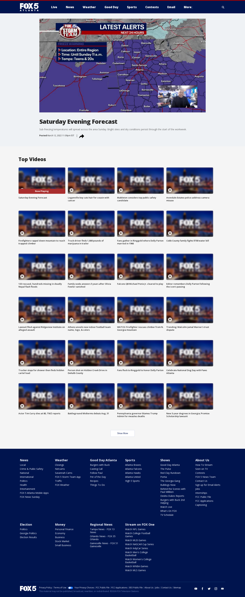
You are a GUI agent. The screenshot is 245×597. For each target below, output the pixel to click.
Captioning (201, 504)
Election (26, 524)
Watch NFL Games (135, 529)
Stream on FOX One (139, 524)
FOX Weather (62, 484)
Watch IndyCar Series (136, 548)
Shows (165, 460)
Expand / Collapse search (223, 7)
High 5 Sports (132, 480)
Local (23, 464)
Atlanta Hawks (133, 472)
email (222, 588)
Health (23, 484)
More (188, 7)
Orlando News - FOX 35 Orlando (103, 538)
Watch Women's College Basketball (138, 561)
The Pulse (165, 468)
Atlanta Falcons (133, 468)
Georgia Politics (28, 533)
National (24, 472)
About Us (202, 460)
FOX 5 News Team (205, 476)
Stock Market (62, 541)
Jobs (197, 488)
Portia (163, 476)
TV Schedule (167, 514)
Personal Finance (64, 529)
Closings (59, 464)
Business (60, 537)
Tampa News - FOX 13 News (102, 531)
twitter (209, 588)
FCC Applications (204, 500)
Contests (200, 472)
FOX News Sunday (30, 496)
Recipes (94, 480)
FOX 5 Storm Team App (68, 476)
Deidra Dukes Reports (172, 495)
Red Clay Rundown (170, 472)
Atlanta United (132, 476)
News (24, 460)
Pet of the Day (98, 476)
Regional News (101, 524)
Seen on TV (201, 468)
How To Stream (203, 464)
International (27, 476)
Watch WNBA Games (136, 566)
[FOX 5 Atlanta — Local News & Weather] (31, 7)
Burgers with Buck (100, 464)
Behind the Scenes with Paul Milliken (173, 490)
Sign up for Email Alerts (207, 484)
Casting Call (96, 468)
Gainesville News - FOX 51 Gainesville (104, 545)
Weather (61, 460)
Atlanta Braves (133, 464)
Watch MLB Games (135, 540)
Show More (122, 433)
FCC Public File (203, 496)
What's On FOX (168, 510)
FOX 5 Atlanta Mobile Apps (34, 492)
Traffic (58, 480)
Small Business (63, 545)
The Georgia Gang (170, 480)
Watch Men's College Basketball (136, 554)
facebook (202, 588)
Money (60, 524)
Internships (201, 492)
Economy (60, 533)
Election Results (28, 537)
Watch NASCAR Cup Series (139, 544)
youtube (195, 588)
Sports (130, 460)
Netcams (60, 468)
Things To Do (97, 484)
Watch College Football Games (137, 535)
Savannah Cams (63, 472)
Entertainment (27, 488)
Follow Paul (96, 472)
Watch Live (166, 506)
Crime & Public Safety (31, 468)
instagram (215, 588)
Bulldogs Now (168, 484)
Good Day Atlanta (103, 460)
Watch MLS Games (135, 570)
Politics (24, 480)
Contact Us (201, 480)
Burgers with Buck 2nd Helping (172, 501)
